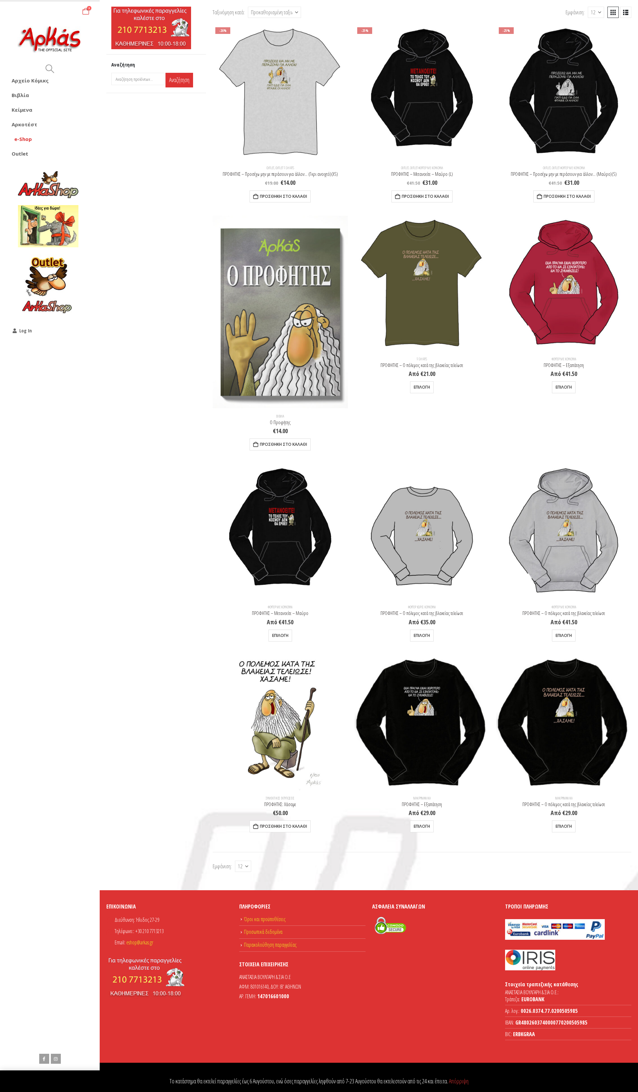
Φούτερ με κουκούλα (564, 359)
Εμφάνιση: (575, 12)
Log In (25, 330)
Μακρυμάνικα (422, 798)
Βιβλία (20, 95)
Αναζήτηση (179, 80)
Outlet (20, 153)
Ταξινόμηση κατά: (229, 12)
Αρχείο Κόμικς (30, 80)
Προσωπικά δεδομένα (263, 931)
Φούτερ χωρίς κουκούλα (422, 607)
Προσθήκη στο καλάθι (283, 196)
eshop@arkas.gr (139, 942)
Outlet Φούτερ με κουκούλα (426, 168)
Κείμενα (22, 109)
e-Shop (23, 139)
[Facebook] (44, 1059)
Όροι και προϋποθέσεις (264, 919)
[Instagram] (56, 1059)
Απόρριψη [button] (459, 1081)
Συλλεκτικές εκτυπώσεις (280, 798)
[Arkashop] (48, 184)
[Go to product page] (280, 312)
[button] (50, 68)
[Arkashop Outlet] (48, 284)
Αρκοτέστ (24, 124)
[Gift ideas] (48, 226)
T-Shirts (422, 359)
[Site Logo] (50, 39)
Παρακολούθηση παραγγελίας (270, 944)
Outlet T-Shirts (284, 168)
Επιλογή (422, 387)
